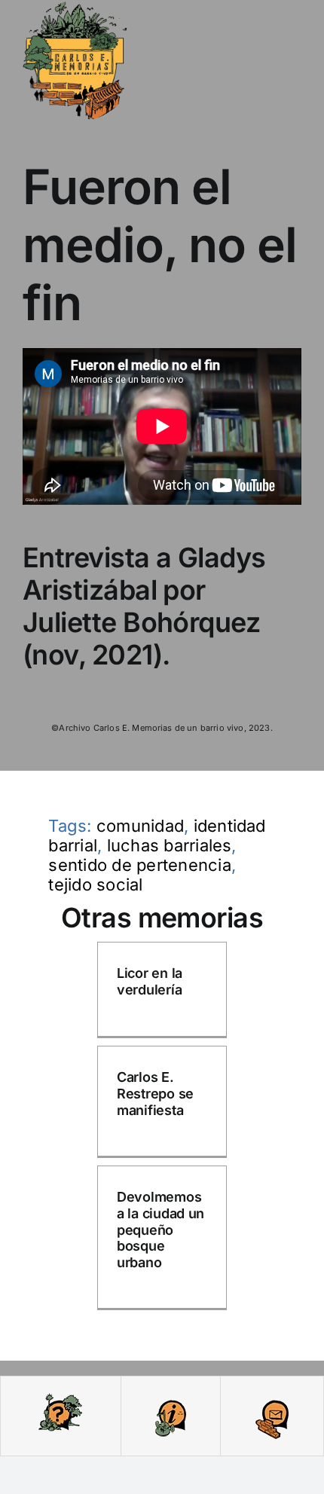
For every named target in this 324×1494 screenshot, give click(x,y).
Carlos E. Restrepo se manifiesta (155, 1093)
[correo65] (272, 1397)
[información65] (170, 1397)
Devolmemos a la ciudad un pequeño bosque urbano (160, 1229)
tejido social (95, 884)
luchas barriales (169, 845)
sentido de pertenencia (139, 865)
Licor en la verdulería (149, 981)
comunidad (140, 826)
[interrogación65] (60, 1397)
